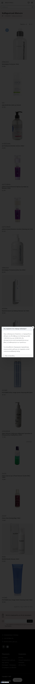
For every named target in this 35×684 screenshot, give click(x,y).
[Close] (33, 327)
